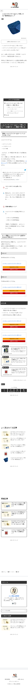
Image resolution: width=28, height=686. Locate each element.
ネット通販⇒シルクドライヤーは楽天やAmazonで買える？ (15, 112)
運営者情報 (7, 679)
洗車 (3, 384)
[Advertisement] (14, 81)
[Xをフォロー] (15, 603)
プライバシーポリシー (14, 681)
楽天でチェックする (14, 269)
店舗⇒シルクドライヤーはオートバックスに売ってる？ (15, 108)
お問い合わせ (21, 679)
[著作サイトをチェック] (13, 603)
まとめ (7, 115)
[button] (25, 610)
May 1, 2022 (15, 179)
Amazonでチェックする (14, 267)
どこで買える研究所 (14, 596)
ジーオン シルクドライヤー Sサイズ (12, 263)
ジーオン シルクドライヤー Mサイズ (12, 287)
